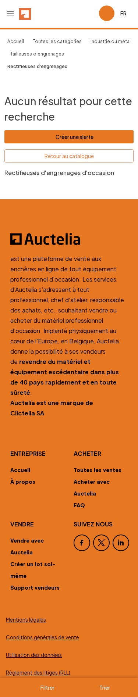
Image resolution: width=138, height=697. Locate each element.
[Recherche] (72, 13)
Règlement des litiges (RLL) (38, 672)
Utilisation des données (34, 655)
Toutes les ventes (97, 470)
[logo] (25, 13)
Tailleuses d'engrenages (37, 54)
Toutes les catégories (57, 41)
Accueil (15, 41)
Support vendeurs (35, 587)
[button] (10, 13)
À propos (22, 481)
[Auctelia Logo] (69, 239)
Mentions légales (26, 619)
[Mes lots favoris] (90, 13)
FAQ (79, 505)
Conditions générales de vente (42, 637)
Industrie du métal (111, 41)
